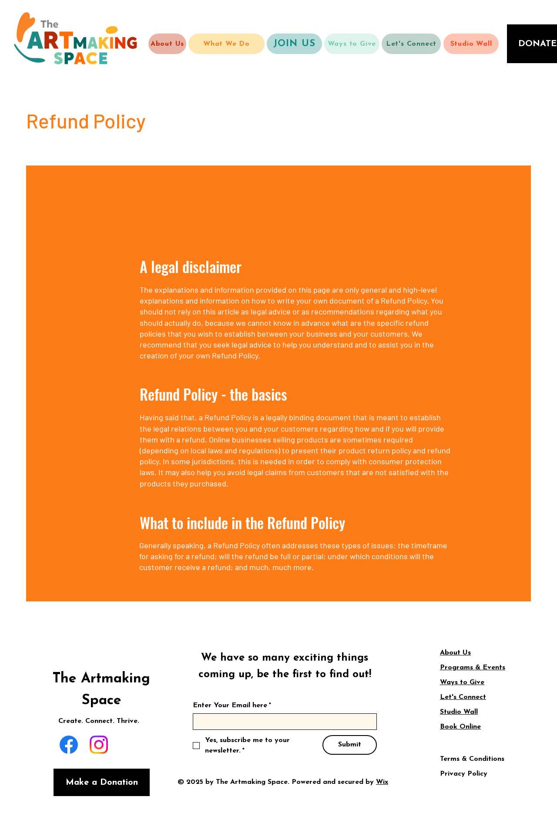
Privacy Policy (463, 773)
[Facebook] (69, 744)
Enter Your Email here (232, 705)
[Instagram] (99, 744)
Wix (382, 782)
